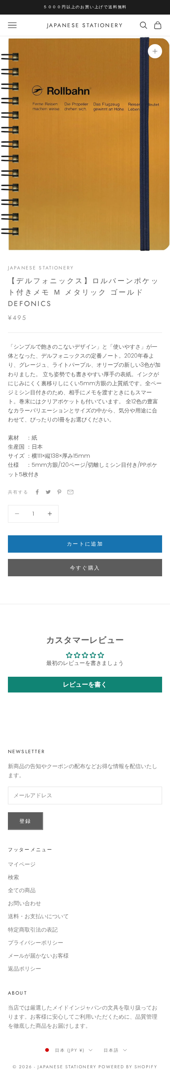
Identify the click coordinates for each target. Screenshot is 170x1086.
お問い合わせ (24, 903)
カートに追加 (85, 544)
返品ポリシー (24, 969)
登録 (25, 821)
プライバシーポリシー (35, 943)
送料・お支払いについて (38, 916)
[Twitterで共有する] (48, 492)
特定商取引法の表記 (33, 930)
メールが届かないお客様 (38, 956)
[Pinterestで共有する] (59, 492)
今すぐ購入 (85, 568)
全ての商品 (22, 890)
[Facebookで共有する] (37, 492)
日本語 (111, 1050)
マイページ (22, 864)
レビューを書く (85, 684)
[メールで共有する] (70, 492)
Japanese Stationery (41, 267)
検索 (13, 877)
